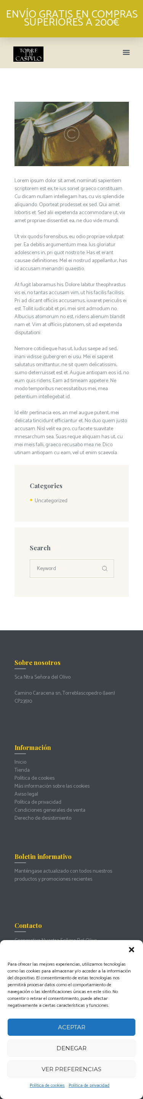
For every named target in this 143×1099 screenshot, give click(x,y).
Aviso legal (26, 794)
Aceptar (71, 1027)
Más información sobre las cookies (52, 786)
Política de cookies (47, 1085)
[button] (131, 949)
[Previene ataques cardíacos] (71, 134)
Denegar (71, 1048)
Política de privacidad (89, 1085)
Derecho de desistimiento (42, 818)
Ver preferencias (71, 1069)
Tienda (22, 770)
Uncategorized (51, 501)
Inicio (20, 762)
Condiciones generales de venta (49, 810)
